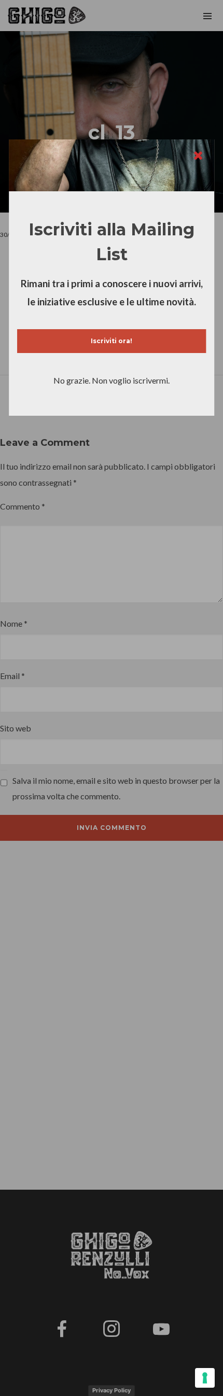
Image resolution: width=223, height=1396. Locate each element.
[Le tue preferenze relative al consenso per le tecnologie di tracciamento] (205, 1378)
